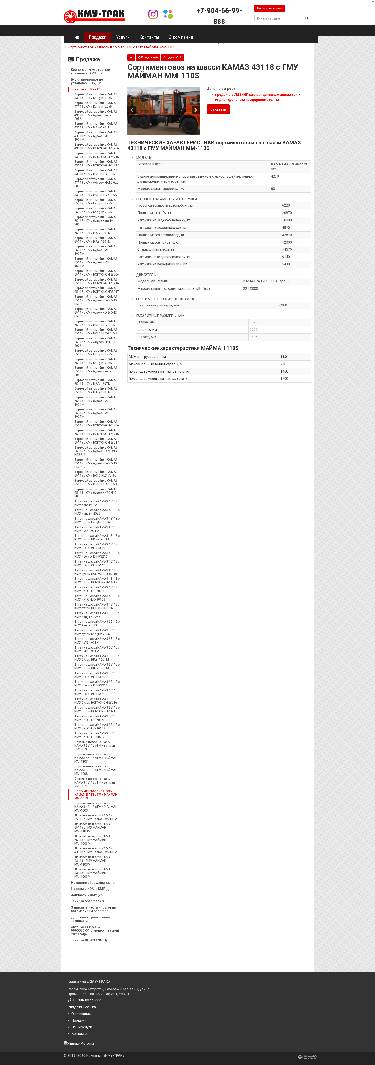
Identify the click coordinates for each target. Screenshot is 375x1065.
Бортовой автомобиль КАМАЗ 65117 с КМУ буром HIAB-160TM (96, 262)
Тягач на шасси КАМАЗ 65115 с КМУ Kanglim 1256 (97, 615)
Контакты (149, 37)
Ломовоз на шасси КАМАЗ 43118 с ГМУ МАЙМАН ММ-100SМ (93, 872)
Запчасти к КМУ (87, 895)
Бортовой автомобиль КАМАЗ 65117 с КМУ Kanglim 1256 (96, 201)
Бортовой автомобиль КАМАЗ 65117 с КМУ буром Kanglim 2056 (96, 220)
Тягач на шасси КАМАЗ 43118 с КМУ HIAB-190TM (97, 529)
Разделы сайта (81, 1007)
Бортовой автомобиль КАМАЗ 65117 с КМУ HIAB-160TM (96, 239)
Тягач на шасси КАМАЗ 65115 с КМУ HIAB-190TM (97, 649)
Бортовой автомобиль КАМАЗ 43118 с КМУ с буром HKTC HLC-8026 (97, 182)
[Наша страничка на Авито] (168, 13)
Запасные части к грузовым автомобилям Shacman (94, 909)
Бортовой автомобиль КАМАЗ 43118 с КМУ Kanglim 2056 (96, 104)
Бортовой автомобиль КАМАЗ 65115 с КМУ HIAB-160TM (96, 381)
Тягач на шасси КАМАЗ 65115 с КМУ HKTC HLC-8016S (97, 726)
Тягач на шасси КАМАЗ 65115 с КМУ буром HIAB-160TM (97, 658)
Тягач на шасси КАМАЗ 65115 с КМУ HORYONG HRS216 (97, 683)
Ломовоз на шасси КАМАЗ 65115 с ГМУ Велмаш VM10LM (95, 817)
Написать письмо (269, 8)
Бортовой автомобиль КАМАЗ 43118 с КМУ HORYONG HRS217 (96, 163)
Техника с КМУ (85, 89)
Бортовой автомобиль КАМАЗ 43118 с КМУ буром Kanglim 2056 (96, 115)
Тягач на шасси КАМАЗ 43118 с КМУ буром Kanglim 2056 (97, 520)
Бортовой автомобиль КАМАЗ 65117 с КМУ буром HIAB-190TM (96, 250)
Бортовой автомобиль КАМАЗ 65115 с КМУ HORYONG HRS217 (96, 440)
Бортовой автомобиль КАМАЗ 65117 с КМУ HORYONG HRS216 (96, 281)
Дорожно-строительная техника (90, 919)
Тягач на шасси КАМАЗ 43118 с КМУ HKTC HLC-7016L (97, 589)
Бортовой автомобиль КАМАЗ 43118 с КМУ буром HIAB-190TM (96, 136)
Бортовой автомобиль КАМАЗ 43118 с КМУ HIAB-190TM (96, 125)
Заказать (218, 109)
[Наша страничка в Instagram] (153, 13)
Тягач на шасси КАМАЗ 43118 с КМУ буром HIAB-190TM (97, 537)
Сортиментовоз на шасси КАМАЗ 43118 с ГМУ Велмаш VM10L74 (95, 782)
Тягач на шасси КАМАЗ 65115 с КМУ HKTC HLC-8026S (97, 735)
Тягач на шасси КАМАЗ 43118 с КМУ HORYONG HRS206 (97, 546)
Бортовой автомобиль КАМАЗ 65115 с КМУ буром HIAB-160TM (96, 400)
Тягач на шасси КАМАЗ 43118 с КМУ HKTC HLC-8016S (97, 597)
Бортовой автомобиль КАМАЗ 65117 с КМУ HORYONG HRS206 (96, 272)
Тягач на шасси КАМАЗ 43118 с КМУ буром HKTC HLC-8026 (97, 606)
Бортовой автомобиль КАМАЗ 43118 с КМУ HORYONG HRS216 (96, 155)
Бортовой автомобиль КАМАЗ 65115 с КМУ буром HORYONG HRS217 (96, 463)
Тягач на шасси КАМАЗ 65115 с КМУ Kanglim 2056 (97, 623)
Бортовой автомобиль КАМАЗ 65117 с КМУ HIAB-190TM (96, 231)
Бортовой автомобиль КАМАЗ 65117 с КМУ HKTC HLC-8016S (96, 331)
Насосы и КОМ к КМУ (90, 889)
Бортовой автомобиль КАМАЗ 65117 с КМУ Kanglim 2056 (96, 210)
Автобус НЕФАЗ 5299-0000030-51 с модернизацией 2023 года (95, 930)
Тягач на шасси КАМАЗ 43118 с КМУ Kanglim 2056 (97, 511)
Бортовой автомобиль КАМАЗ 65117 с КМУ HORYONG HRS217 (96, 289)
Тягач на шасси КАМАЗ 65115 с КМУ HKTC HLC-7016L (97, 718)
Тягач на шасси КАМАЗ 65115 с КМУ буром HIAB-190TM (97, 666)
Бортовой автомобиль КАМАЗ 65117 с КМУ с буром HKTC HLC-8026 (97, 342)
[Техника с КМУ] (131, 57)
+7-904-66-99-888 (86, 1000)
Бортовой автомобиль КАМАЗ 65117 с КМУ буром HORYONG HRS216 (96, 300)
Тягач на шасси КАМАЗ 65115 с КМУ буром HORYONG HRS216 (97, 701)
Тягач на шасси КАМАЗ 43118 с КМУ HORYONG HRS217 (97, 563)
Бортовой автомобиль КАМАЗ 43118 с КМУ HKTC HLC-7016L (96, 172)
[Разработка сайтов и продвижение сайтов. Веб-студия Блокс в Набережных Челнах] (307, 1058)
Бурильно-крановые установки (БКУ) (87, 81)
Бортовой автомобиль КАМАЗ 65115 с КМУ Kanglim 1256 (96, 352)
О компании (181, 37)
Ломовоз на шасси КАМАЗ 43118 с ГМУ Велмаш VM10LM (95, 850)
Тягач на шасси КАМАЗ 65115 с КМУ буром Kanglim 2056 (97, 632)
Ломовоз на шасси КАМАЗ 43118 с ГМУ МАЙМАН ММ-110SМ (93, 860)
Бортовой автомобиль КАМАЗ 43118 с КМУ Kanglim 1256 (96, 96)
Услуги (123, 37)
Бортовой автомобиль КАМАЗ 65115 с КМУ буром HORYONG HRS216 (96, 451)
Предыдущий (149, 57)
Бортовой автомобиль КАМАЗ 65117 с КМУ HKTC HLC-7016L (96, 323)
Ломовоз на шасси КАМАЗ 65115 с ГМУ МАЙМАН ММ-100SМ (93, 840)
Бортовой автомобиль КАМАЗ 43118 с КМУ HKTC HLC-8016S (96, 193)
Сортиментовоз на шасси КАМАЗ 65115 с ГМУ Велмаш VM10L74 (95, 745)
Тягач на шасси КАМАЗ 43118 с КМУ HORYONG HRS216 (97, 554)
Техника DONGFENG (89, 940)
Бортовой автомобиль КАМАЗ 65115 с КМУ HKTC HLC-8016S (96, 482)
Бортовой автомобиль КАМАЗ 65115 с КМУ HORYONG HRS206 (96, 423)
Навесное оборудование (93, 883)
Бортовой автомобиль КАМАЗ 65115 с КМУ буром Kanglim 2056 (96, 371)
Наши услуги (81, 1027)
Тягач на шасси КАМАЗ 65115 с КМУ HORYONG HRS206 (97, 675)
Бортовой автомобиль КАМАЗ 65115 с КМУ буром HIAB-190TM (96, 413)
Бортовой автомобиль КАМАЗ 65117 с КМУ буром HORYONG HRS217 (96, 312)
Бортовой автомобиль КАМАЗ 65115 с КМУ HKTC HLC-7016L (96, 473)
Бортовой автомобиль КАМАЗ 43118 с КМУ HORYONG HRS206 (96, 146)
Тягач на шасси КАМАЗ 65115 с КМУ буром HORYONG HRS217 (97, 709)
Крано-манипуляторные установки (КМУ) (90, 71)
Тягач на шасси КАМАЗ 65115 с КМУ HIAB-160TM (97, 640)
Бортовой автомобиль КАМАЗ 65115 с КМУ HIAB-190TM (96, 390)
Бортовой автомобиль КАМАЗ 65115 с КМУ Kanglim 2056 (96, 361)
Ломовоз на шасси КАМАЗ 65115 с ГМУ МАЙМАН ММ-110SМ (93, 827)
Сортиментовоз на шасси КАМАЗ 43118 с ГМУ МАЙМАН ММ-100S (95, 807)
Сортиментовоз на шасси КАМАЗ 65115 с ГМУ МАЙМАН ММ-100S (95, 770)
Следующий (171, 57)
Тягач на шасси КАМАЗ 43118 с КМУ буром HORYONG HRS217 (97, 580)
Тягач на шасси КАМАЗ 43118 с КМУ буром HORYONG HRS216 (97, 572)
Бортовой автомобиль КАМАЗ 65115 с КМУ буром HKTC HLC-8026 (96, 492)
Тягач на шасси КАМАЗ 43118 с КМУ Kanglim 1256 (97, 503)
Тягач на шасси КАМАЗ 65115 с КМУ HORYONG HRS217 (97, 692)
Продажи (98, 37)
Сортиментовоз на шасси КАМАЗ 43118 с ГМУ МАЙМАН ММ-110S (95, 794)
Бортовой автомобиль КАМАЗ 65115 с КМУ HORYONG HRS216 (96, 432)
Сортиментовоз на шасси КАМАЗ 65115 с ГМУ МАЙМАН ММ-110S (95, 757)
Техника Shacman (87, 901)
